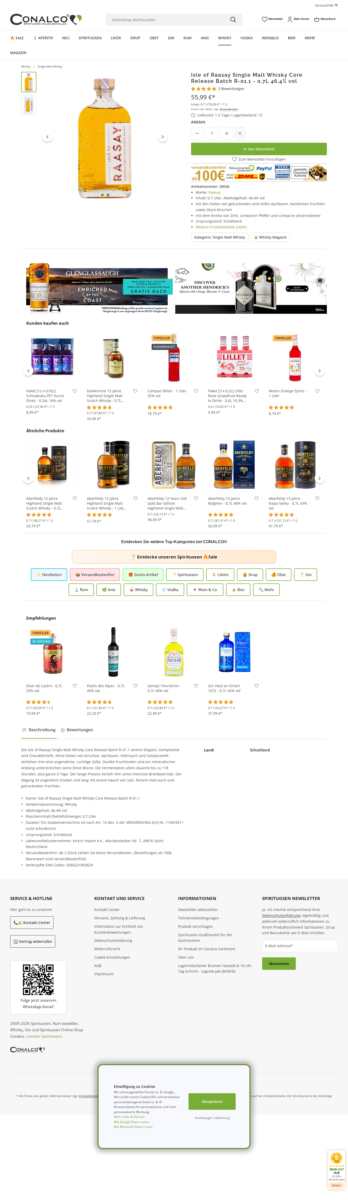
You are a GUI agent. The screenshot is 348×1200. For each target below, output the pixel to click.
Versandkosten (229, 109)
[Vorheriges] (47, 137)
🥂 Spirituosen (185, 574)
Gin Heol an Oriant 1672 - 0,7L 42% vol (224, 688)
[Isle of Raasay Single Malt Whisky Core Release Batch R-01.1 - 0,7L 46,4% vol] (105, 137)
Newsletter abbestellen (198, 909)
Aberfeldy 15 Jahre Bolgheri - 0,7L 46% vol (227, 501)
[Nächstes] (163, 137)
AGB (97, 965)
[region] (95, 137)
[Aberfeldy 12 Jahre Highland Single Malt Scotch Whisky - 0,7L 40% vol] (52, 464)
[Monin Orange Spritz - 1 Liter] (295, 357)
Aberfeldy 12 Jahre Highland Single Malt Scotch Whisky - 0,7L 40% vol (44, 503)
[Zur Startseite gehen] (46, 19)
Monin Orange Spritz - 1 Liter (288, 393)
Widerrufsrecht (107, 948)
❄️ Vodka (170, 589)
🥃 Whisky (138, 589)
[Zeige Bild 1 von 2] (102, 195)
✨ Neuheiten (49, 574)
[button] (336, 1166)
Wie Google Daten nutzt (131, 1122)
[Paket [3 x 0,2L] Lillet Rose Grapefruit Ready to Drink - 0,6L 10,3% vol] (234, 357)
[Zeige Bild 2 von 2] (108, 195)
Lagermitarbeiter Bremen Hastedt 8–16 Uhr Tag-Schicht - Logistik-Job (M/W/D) (215, 968)
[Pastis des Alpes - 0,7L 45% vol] (113, 652)
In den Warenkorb (259, 149)
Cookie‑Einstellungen (112, 957)
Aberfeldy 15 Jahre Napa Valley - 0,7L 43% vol (288, 503)
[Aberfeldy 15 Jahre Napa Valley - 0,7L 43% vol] (295, 464)
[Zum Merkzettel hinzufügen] (75, 392)
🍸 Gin (306, 574)
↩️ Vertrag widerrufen (33, 941)
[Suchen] (233, 20)
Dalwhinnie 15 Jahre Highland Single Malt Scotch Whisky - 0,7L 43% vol (105, 396)
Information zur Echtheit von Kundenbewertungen (118, 929)
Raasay (214, 192)
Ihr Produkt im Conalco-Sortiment (206, 948)
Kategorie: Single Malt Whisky (219, 237)
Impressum (104, 973)
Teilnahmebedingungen (198, 918)
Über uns (186, 957)
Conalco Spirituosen (44, 1036)
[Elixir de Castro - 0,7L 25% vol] (52, 652)
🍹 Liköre (220, 574)
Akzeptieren (212, 1101)
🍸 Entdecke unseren (174, 557)
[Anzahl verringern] (197, 133)
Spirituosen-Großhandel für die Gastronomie (205, 937)
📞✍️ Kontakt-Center (32, 922)
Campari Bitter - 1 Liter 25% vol (167, 393)
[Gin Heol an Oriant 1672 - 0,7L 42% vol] (234, 652)
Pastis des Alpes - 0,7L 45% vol (106, 688)
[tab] (39, 730)
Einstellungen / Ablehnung (212, 1118)
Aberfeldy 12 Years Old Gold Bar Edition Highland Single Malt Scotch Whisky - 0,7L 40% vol (167, 503)
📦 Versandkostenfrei (94, 574)
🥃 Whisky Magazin (270, 237)
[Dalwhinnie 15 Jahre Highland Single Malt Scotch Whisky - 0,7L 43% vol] (113, 357)
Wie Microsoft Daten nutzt (133, 1127)
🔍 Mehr (266, 589)
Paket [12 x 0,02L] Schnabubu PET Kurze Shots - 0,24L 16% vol (45, 396)
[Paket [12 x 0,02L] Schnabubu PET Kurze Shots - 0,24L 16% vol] (52, 357)
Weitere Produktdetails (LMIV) (221, 227)
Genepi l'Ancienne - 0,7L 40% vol (164, 688)
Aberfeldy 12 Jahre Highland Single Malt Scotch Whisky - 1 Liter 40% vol (106, 503)
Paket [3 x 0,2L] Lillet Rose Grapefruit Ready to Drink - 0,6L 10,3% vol (227, 396)
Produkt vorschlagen (195, 926)
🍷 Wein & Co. (205, 589)
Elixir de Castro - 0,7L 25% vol (44, 688)
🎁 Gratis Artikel (143, 574)
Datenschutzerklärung (113, 940)
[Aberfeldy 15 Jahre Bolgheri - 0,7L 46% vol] (234, 464)
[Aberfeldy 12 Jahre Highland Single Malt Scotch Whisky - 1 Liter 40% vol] (113, 464)
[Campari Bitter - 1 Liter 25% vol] (174, 357)
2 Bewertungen (231, 88)
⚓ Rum (81, 589)
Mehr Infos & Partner (129, 1117)
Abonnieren (279, 963)
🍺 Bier (238, 589)
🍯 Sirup (250, 574)
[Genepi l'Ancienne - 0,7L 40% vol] (174, 652)
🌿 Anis (108, 589)
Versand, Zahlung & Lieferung (119, 918)
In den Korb (53, 376)
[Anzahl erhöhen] (227, 133)
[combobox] (165, 20)
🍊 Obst (278, 574)
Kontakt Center (107, 909)
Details (174, 376)
